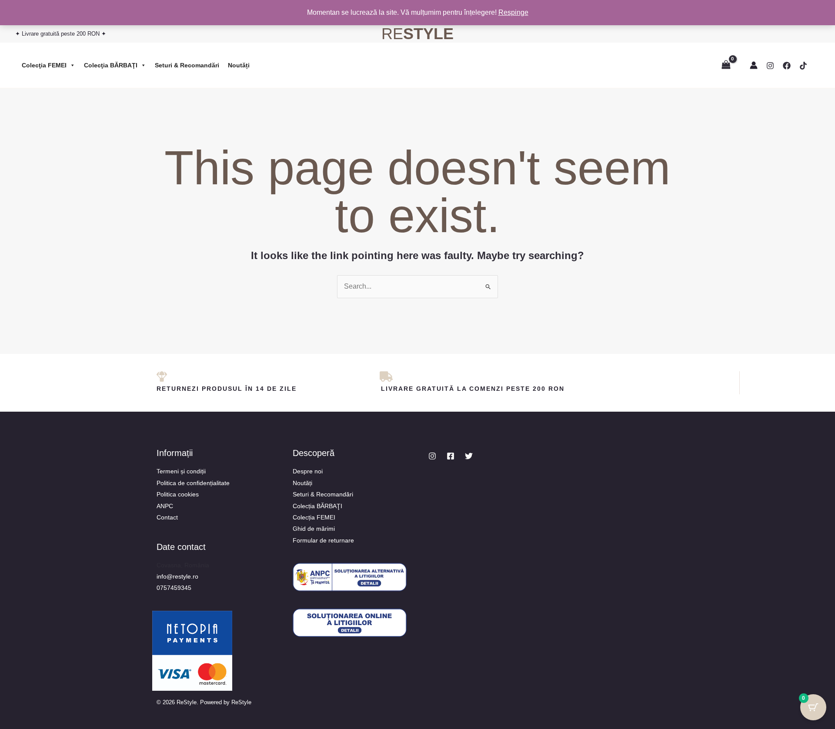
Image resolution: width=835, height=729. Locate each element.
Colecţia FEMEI (44, 65)
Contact (167, 517)
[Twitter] (469, 456)
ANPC (165, 506)
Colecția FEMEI (314, 517)
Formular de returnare (323, 540)
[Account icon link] (754, 65)
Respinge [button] (513, 12)
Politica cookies (178, 494)
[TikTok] (803, 66)
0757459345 (174, 587)
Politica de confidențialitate (193, 482)
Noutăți (239, 65)
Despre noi (308, 471)
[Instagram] (770, 66)
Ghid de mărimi (314, 528)
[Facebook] (787, 66)
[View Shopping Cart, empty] (726, 65)
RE (417, 34)
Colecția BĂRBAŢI (317, 506)
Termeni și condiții (181, 471)
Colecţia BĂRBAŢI (110, 65)
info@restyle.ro (177, 576)
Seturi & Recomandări (187, 65)
